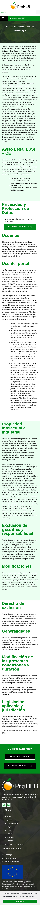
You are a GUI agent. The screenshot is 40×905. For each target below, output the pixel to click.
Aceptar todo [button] (20, 901)
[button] (17, 18)
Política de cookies (27, 896)
